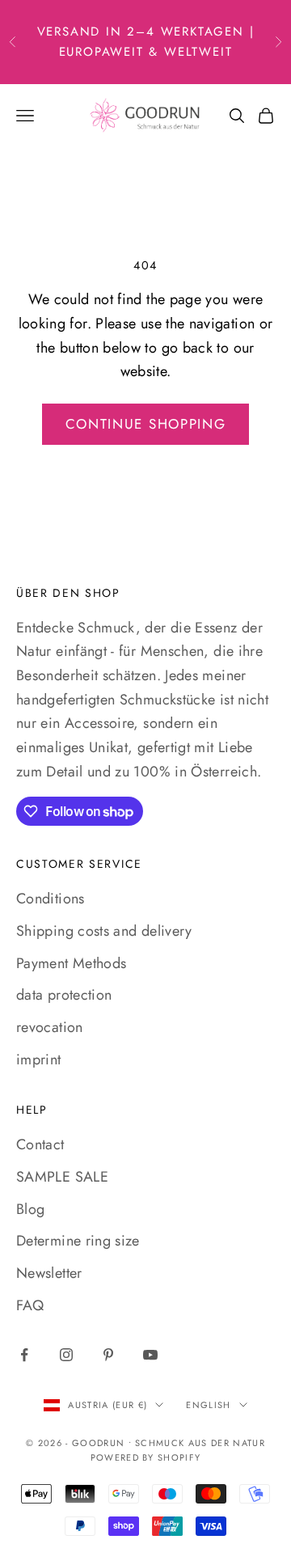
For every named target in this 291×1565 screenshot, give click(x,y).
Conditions (50, 898)
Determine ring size (78, 1240)
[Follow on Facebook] (24, 1355)
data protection (64, 994)
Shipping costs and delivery (104, 930)
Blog (30, 1209)
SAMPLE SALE (62, 1176)
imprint (38, 1059)
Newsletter (49, 1273)
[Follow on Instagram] (66, 1355)
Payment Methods (71, 963)
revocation (49, 1027)
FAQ (30, 1305)
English (208, 1404)
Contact (40, 1144)
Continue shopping (145, 424)
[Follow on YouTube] (150, 1355)
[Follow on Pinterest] (108, 1355)
